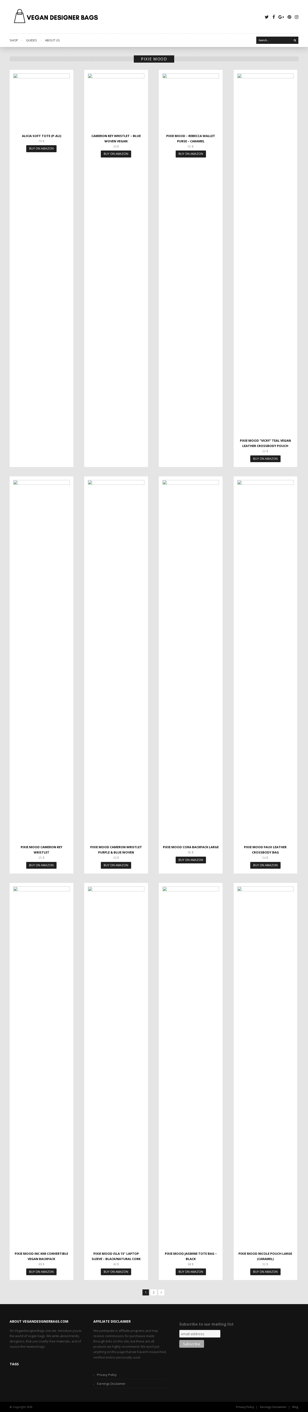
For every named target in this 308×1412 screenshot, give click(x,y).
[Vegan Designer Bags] (56, 17)
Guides (31, 40)
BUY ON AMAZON (41, 148)
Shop (14, 40)
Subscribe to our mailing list (206, 1324)
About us (52, 40)
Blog (295, 1407)
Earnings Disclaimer (111, 1383)
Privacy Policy (107, 1375)
